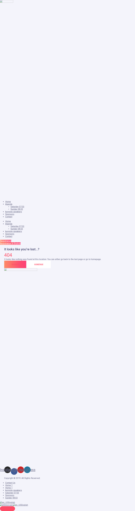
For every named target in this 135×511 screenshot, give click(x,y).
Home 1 (9, 485)
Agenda (8, 204)
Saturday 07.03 (17, 206)
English (11, 502)
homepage (38, 264)
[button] (5, 241)
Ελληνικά (8, 505)
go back (15, 264)
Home (8, 201)
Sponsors (9, 214)
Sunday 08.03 (17, 209)
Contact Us (10, 483)
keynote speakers (13, 211)
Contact (8, 216)
